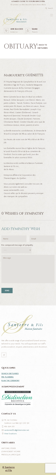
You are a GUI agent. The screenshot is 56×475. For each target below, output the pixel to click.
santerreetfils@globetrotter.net (16, 430)
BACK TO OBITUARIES (42, 46)
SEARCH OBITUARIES (10, 374)
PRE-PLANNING (7, 377)
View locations (10, 434)
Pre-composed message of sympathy (17, 245)
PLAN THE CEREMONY (10, 381)
